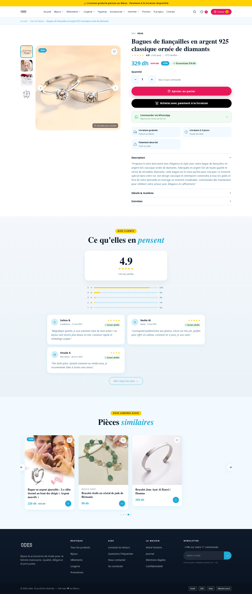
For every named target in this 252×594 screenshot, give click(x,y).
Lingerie (88, 11)
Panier (222, 11)
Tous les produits (80, 547)
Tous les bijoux (37, 21)
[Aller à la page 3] (126, 514)
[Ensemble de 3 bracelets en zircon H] (207, 460)
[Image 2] (26, 66)
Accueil (47, 11)
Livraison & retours (119, 547)
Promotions (76, 572)
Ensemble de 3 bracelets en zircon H (206, 493)
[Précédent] (21, 467)
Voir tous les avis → (126, 381)
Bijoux (57, 11)
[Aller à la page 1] (121, 514)
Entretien (136, 201)
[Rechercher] (194, 11)
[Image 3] (26, 80)
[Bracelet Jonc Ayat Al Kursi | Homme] (153, 460)
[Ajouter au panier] (64, 504)
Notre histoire (154, 547)
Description (138, 157)
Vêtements (72, 11)
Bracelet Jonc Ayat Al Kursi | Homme (148, 491)
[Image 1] (26, 51)
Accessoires (116, 11)
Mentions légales (156, 560)
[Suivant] (230, 467)
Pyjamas (102, 11)
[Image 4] (26, 94)
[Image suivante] (115, 88)
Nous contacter (117, 560)
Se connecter (115, 566)
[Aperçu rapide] (65, 445)
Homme (132, 11)
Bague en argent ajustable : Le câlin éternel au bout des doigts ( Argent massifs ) (44, 493)
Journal (150, 553)
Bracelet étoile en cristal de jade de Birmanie (98, 495)
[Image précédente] (41, 88)
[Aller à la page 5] (130, 514)
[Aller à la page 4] (128, 514)
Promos (146, 11)
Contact (170, 11)
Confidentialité (154, 566)
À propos (158, 11)
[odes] (23, 12)
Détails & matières (142, 193)
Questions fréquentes (120, 553)
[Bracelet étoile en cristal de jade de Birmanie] (99, 460)
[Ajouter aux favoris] (114, 51)
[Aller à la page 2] (123, 514)
